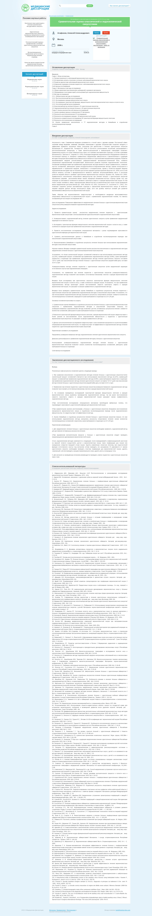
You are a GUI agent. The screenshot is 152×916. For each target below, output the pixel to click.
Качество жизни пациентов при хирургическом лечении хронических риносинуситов (34, 64)
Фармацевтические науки (34, 86)
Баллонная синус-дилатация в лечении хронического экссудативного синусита (34, 24)
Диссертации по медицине (56, 15)
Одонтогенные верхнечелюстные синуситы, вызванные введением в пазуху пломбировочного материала (34, 34)
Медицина (52, 910)
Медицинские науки (34, 79)
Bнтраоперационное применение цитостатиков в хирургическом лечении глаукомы (34, 55)
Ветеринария (71, 910)
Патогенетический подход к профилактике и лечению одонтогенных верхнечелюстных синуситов (34, 44)
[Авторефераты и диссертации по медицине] (35, 8)
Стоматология (69, 15)
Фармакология (61, 910)
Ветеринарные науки (34, 94)
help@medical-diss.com (123, 910)
